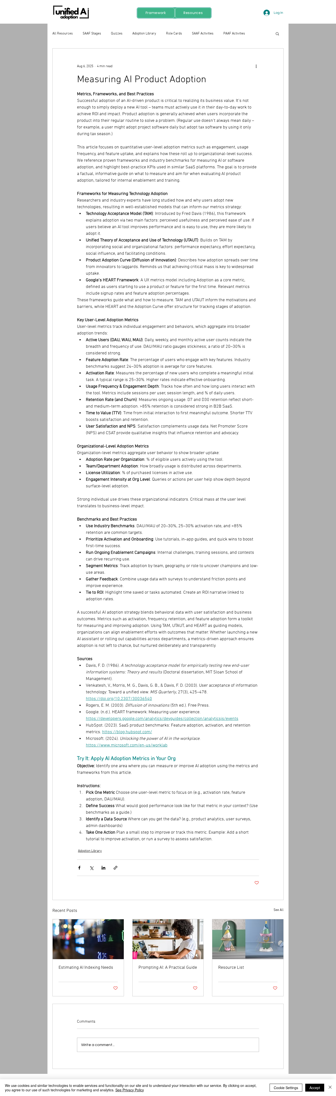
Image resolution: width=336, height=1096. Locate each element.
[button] (277, 33)
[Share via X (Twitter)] (91, 867)
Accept (314, 1087)
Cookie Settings (286, 1087)
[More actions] (256, 66)
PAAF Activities (234, 34)
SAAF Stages (92, 34)
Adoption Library (144, 34)
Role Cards (174, 34)
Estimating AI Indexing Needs (86, 967)
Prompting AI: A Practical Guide (167, 967)
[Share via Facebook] (79, 867)
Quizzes (116, 34)
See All (279, 910)
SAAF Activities (203, 34)
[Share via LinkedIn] (103, 867)
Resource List (231, 967)
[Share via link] (115, 867)
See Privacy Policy (129, 1089)
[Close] (330, 1087)
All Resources (62, 34)
